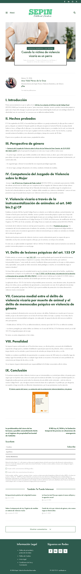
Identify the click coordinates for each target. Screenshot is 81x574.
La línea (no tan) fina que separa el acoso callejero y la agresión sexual (58, 496)
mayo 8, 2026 (47, 500)
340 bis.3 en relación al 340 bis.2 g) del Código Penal (52, 105)
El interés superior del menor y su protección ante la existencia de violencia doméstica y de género (40, 389)
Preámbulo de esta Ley (61, 226)
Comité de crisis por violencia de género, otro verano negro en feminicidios (58, 509)
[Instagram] (72, 1)
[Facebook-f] (64, 1)
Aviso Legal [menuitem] (22, 559)
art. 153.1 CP (31, 257)
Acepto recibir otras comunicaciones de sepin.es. (21, 472)
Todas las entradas (28, 60)
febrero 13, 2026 (26, 78)
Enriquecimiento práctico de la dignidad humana (21, 495)
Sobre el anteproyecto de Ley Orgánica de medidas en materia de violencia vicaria (22, 509)
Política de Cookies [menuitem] (25, 556)
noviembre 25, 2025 (12, 513)
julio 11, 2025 (47, 513)
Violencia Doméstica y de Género (40, 48)
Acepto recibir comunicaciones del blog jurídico (20, 468)
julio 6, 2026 (10, 498)
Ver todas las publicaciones (28, 90)
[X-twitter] (76, 1)
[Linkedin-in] (68, 1)
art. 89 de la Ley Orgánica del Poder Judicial (27, 183)
